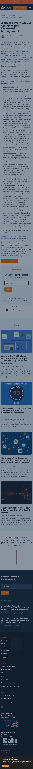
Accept (5, 766)
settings (23, 763)
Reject (13, 766)
